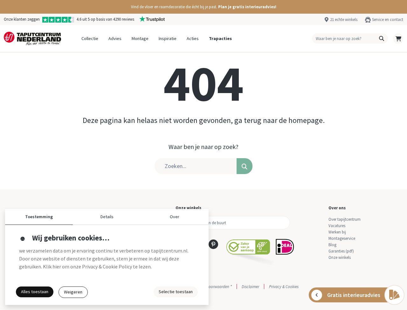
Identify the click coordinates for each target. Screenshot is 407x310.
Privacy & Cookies (284, 286)
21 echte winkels (343, 19)
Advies (114, 38)
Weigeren (73, 292)
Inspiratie (167, 38)
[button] (203, 7)
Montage (140, 38)
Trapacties (220, 38)
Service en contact (387, 19)
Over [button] (174, 216)
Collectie (89, 38)
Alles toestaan (34, 291)
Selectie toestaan (176, 291)
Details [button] (107, 216)
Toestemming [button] (39, 216)
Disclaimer (250, 286)
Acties (193, 38)
